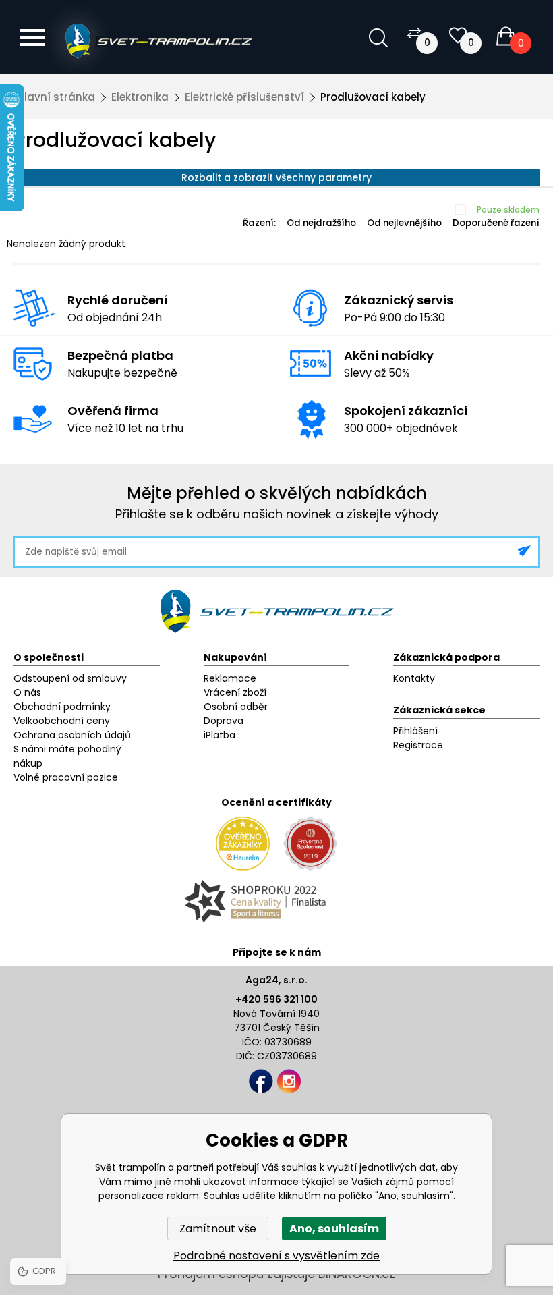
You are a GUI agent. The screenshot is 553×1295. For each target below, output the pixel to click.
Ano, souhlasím (334, 1228)
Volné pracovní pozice (65, 777)
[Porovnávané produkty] (414, 32)
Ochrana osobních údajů (72, 735)
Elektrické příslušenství (244, 97)
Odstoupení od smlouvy (70, 678)
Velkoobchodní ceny (61, 720)
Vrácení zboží (235, 692)
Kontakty (414, 678)
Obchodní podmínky (62, 706)
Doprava (223, 720)
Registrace (418, 745)
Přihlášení (415, 731)
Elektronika (140, 97)
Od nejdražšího (321, 223)
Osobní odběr (236, 706)
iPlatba (219, 735)
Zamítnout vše (217, 1228)
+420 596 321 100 (276, 999)
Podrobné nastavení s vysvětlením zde (276, 1255)
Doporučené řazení (496, 223)
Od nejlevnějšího (404, 223)
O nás (27, 692)
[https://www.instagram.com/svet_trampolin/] (288, 1081)
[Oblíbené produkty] (458, 35)
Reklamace (230, 678)
